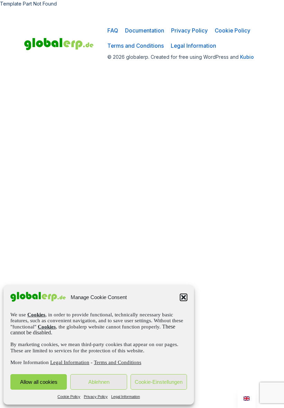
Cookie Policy (68, 397)
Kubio (247, 57)
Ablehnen (98, 382)
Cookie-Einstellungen (159, 382)
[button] (183, 297)
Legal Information (69, 362)
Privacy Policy (96, 397)
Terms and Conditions (117, 362)
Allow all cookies (38, 382)
